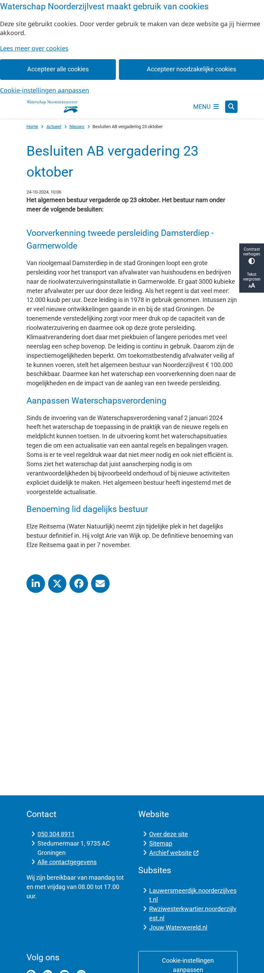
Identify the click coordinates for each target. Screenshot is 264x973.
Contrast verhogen (251, 252)
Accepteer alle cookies (58, 69)
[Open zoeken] (231, 107)
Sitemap (160, 843)
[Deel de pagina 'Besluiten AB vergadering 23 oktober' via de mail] (100, 583)
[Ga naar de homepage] (52, 106)
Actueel (53, 126)
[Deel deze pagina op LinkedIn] (35, 583)
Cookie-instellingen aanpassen (44, 90)
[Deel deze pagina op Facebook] (78, 583)
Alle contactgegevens (67, 862)
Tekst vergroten (252, 277)
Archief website (170, 852)
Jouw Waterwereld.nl (178, 927)
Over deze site (168, 834)
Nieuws (76, 126)
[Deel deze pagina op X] (57, 583)
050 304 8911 (56, 834)
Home (32, 126)
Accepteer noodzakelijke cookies (191, 69)
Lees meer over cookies (34, 48)
